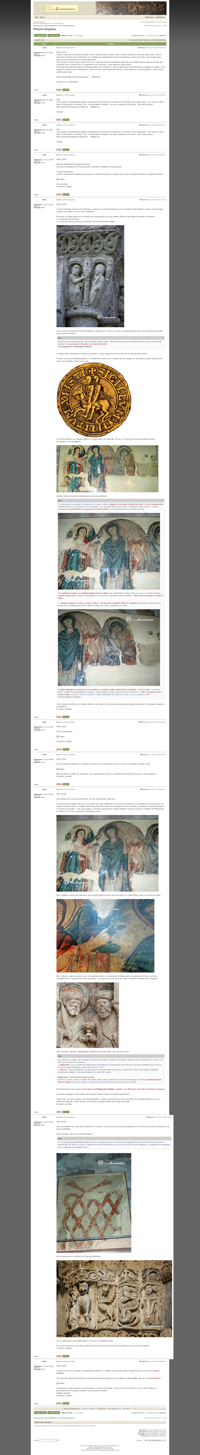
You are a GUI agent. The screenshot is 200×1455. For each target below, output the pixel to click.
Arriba (36, 90)
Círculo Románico (108, 1448)
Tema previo (133, 40)
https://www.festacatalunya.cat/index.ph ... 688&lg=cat (78, 107)
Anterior (141, 35)
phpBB (91, 1445)
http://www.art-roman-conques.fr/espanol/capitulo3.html (107, 1094)
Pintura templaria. (45, 29)
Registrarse (149, 17)
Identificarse (160, 17)
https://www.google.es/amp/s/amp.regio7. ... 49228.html (78, 77)
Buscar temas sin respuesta (42, 23)
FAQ (36, 17)
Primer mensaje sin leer (147, 40)
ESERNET (97, 1448)
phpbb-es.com (114, 1450)
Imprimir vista (39, 40)
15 (151, 35)
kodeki (110, 1447)
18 (158, 35)
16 (153, 35)
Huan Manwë (102, 1450)
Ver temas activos (57, 23)
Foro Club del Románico (67, 25)
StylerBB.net (102, 1447)
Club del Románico (51, 25)
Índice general (38, 25)
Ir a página (134, 35)
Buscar (42, 17)
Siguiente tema (161, 40)
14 (148, 35)
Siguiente (163, 35)
